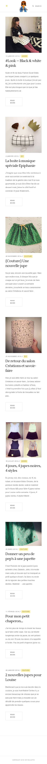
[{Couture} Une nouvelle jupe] (23, 235)
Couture (28, 256)
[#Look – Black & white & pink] (23, 35)
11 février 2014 (12, 611)
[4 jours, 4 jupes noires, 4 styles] (23, 440)
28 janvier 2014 (12, 670)
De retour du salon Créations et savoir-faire (20, 366)
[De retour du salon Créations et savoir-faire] (23, 335)
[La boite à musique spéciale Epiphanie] (23, 135)
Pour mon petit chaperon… (17, 618)
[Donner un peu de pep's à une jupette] (23, 534)
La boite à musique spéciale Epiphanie (20, 163)
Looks (24, 56)
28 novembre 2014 (13, 256)
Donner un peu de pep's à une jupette (20, 556)
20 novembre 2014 (13, 356)
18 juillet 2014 (12, 461)
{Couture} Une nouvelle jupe (17, 263)
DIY (22, 156)
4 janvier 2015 (12, 156)
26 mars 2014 (11, 549)
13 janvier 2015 (12, 56)
